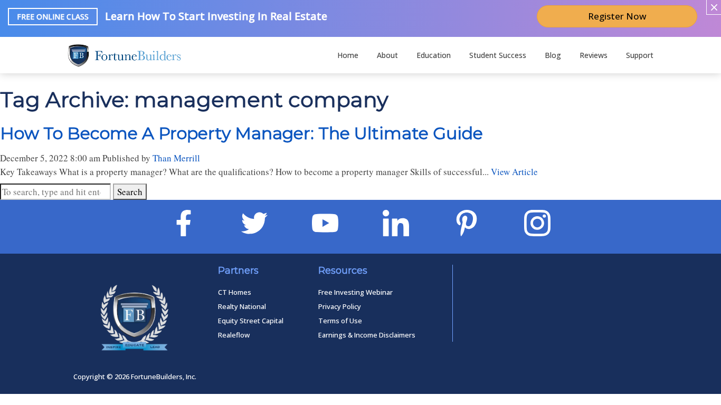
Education (433, 55)
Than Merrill (176, 158)
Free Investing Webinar (355, 292)
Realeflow (234, 335)
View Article (514, 172)
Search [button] (130, 192)
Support (639, 55)
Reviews (594, 55)
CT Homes (234, 292)
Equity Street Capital (250, 320)
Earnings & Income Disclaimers (366, 335)
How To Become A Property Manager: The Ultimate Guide (241, 133)
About (387, 55)
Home (347, 55)
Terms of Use (340, 320)
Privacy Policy (339, 306)
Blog (553, 55)
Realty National (242, 306)
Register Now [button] (617, 16)
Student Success (497, 55)
